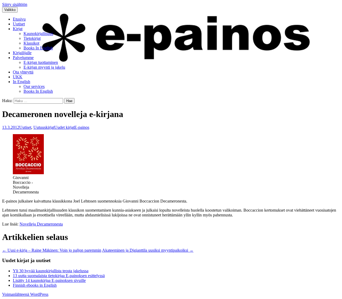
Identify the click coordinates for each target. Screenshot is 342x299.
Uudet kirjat (64, 127)
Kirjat (17, 28)
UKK (17, 77)
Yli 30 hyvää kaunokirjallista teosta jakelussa (50, 271)
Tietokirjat (32, 38)
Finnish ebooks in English (35, 285)
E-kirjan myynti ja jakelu (44, 67)
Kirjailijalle (22, 53)
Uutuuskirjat (43, 127)
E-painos (81, 127)
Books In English (38, 48)
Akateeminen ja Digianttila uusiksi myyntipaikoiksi (147, 250)
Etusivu (19, 19)
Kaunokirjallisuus (38, 33)
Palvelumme (23, 57)
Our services (34, 86)
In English (21, 81)
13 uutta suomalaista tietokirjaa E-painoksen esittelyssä (59, 275)
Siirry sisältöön (14, 4)
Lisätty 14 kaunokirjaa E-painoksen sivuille (49, 280)
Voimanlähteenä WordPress (25, 294)
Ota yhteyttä (23, 72)
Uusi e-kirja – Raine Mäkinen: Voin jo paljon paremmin (51, 250)
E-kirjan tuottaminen (41, 62)
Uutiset (19, 24)
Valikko (9, 10)
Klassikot (31, 43)
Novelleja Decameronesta (41, 224)
